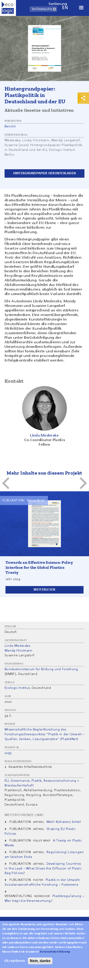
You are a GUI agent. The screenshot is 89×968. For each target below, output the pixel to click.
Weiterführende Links (24, 815)
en (65, 8)
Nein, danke (40, 961)
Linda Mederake (17, 645)
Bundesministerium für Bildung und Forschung (41, 669)
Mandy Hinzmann (18, 650)
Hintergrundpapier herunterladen (44, 173)
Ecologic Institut (17, 688)
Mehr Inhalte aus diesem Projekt (44, 473)
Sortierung (58, 4)
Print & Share (83, 98)
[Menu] (81, 8)
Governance (20, 780)
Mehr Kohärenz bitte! (64, 822)
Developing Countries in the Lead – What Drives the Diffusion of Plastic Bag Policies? (43, 868)
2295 (8, 753)
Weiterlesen (44, 589)
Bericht (10, 126)
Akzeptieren (14, 961)
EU (7, 780)
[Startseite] (8, 8)
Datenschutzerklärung (55, 951)
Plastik (36, 780)
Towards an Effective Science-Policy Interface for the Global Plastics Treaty (39, 567)
